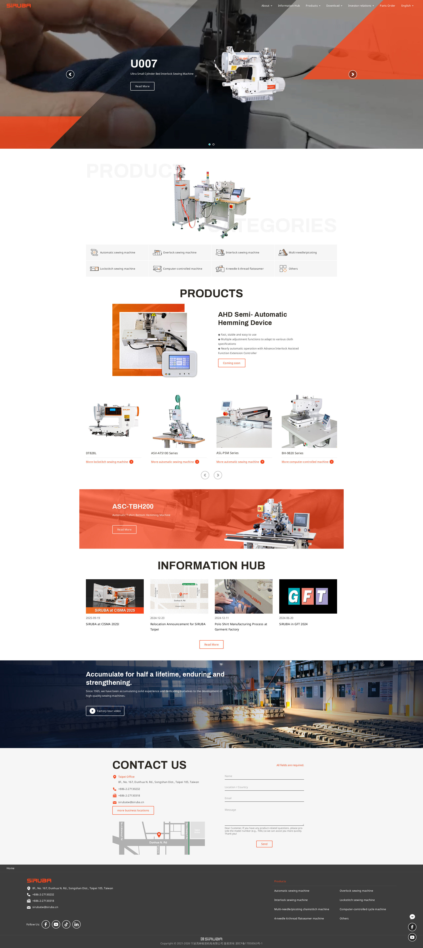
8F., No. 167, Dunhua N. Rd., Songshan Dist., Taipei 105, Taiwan (158, 782)
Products (312, 5)
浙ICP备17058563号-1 (249, 943)
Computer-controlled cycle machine (363, 909)
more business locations (133, 810)
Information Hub (289, 5)
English (406, 5)
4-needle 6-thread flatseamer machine (299, 918)
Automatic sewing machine (291, 890)
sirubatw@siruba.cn (131, 802)
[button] (353, 74)
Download (333, 5)
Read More (142, 86)
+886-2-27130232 (129, 789)
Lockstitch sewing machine (357, 900)
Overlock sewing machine (356, 890)
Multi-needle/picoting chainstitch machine (301, 909)
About (265, 5)
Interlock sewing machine (291, 900)
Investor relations (359, 5)
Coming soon (231, 363)
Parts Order (387, 5)
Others (344, 918)
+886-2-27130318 (129, 795)
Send (264, 844)
